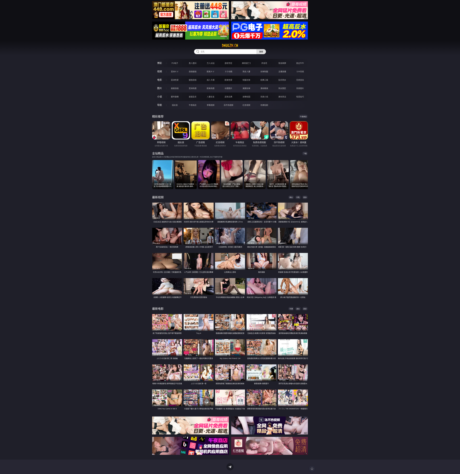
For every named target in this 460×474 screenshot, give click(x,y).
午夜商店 (192, 105)
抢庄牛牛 (300, 63)
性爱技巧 (300, 96)
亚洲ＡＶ (175, 71)
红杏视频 (246, 105)
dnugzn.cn (230, 45)
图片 (159, 88)
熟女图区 (282, 88)
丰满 (291, 309)
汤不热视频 (228, 105)
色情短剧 (264, 105)
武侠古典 (228, 96)
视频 (159, 71)
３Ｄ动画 (228, 71)
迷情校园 (246, 96)
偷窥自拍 (175, 88)
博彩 (159, 63)
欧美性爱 (228, 80)
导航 (159, 105)
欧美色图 (210, 88)
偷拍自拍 (192, 80)
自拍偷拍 (192, 71)
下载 (305, 153)
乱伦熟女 (282, 80)
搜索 (261, 51)
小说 (159, 96)
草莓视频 (210, 105)
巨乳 (298, 197)
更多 (305, 197)
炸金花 (264, 63)
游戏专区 (228, 63)
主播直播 (282, 71)
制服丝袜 (246, 80)
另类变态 (300, 80)
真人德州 (192, 63)
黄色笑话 (282, 96)
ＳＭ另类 (300, 71)
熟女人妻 (246, 71)
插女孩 (175, 105)
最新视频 (158, 197)
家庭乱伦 (192, 96)
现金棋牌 (282, 63)
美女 (291, 197)
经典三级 (264, 80)
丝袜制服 (264, 71)
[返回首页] (312, 469)
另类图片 (300, 88)
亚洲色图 (192, 88)
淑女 (298, 309)
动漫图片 (228, 88)
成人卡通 (210, 80)
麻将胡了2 (246, 63)
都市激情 (175, 96)
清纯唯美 (264, 88)
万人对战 (210, 63)
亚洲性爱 (175, 80)
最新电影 (158, 309)
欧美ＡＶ (210, 71)
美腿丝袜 (246, 88)
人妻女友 (210, 96)
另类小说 (264, 96)
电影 (159, 79)
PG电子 (175, 63)
